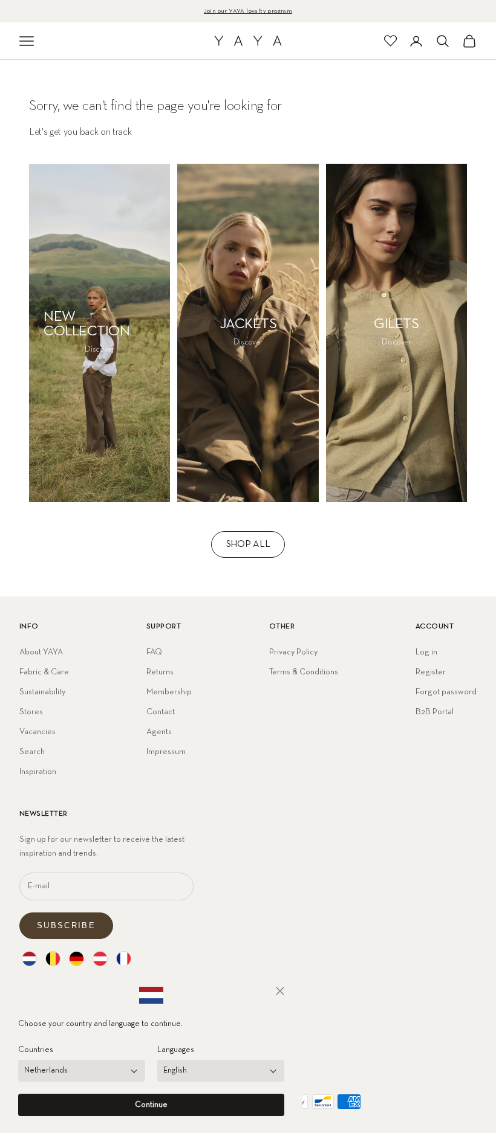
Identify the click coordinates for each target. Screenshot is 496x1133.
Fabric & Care (44, 672)
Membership (169, 692)
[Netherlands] (29, 958)
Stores (31, 712)
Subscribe (66, 925)
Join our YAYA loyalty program (248, 11)
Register (431, 672)
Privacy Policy (293, 652)
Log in (426, 652)
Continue (151, 1105)
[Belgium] (52, 958)
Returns (160, 672)
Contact (160, 712)
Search (32, 751)
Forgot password (446, 692)
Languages (175, 1050)
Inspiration (37, 771)
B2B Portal (435, 712)
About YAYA (41, 652)
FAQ (154, 652)
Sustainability (42, 692)
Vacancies (37, 732)
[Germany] (76, 958)
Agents (159, 732)
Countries (35, 1050)
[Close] (280, 991)
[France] (123, 958)
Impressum (166, 751)
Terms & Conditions (303, 672)
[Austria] (100, 958)
